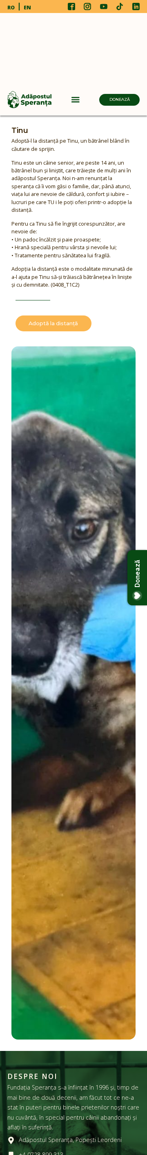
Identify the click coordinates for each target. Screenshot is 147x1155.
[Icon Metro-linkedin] (136, 6)
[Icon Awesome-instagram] (87, 6)
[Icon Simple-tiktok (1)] (119, 6)
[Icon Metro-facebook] (71, 6)
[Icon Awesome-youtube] (103, 6)
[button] (75, 99)
